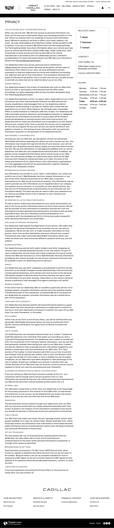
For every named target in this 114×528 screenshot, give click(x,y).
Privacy (98, 523)
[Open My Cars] (102, 8)
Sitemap (92, 523)
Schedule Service (40, 502)
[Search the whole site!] (109, 8)
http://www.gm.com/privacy (28, 60)
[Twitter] (107, 523)
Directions (86, 42)
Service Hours (38, 506)
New (58, 6)
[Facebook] (104, 523)
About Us (56, 10)
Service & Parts (78, 6)
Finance (47, 10)
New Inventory (9, 502)
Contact (86, 47)
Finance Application (69, 502)
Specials (90, 6)
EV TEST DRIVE (49, 6)
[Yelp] (109, 523)
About (85, 37)
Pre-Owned (66, 6)
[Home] (9, 8)
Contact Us (94, 502)
